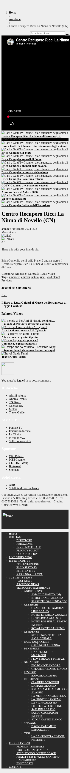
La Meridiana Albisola (48, 695)
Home (13, 533)
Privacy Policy (27, 550)
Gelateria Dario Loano (49, 668)
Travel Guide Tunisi (13, 356)
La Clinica (15, 434)
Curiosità (33, 273)
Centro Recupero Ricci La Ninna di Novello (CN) (31, 136)
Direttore (24, 540)
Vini (27, 733)
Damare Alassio (43, 685)
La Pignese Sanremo (46, 699)
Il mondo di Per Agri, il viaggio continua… (27, 323)
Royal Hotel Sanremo (48, 628)
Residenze (31, 631)
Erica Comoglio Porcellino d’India (22, 178)
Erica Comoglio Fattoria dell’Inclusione (25, 205)
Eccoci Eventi (19, 743)
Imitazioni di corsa (20, 431)
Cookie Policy (27, 553)
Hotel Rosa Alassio (46, 618)
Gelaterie (31, 662)
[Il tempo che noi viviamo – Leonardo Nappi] (28, 346)
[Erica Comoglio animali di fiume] (34, 156)
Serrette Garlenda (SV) (49, 601)
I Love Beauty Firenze (48, 658)
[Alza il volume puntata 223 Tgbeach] (24, 327)
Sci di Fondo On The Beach (36, 753)
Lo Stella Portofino (46, 705)
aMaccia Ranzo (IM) (46, 594)
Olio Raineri (16, 456)
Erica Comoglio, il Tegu (16, 152)
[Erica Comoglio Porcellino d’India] (34, 175)
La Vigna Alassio (44, 702)
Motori (13, 409)
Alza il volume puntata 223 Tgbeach (23, 330)
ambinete (14, 277)
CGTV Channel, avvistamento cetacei (24, 185)
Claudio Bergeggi (45, 682)
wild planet (53, 277)
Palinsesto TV (26, 567)
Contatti (15, 766)
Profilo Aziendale (30, 746)
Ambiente (21, 273)
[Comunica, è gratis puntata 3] (19, 340)
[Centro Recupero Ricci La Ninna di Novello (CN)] (34, 132)
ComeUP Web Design (14, 504)
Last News (24, 580)
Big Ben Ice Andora (45, 665)
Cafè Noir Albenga (45, 645)
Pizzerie (30, 672)
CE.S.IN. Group (18, 463)
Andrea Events (18, 398)
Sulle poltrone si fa (20, 441)
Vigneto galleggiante (13, 198)
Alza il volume (17, 395)
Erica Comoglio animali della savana (24, 165)
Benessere (31, 648)
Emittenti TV (26, 570)
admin (5, 228)
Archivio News (27, 584)
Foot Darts (24, 763)
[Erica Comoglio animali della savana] (34, 162)
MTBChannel (17, 459)
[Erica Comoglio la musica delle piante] (34, 169)
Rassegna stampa (29, 574)
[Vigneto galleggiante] (34, 195)
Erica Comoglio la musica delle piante (24, 172)
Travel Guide (16, 412)
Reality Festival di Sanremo (38, 756)
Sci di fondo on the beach (24, 488)
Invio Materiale (28, 547)
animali (25, 277)
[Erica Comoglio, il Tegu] (34, 149)
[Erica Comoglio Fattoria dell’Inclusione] (34, 202)
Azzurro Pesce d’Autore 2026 (19, 192)
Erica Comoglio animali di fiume (21, 159)
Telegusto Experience (33, 587)
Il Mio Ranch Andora (47, 597)
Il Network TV (20, 560)
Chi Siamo (16, 536)
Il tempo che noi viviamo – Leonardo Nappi (28, 350)
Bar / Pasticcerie (36, 641)
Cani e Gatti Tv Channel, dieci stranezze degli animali (34, 146)
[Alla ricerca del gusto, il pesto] (20, 333)
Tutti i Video (47, 273)
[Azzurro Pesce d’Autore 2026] (34, 188)
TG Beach (15, 402)
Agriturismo (33, 591)
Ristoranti (32, 678)
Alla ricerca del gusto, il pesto (19, 337)
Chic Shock (16, 405)
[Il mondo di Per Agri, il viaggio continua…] (28, 320)
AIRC (12, 484)
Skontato (14, 469)
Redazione (24, 543)
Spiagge (30, 722)
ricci (42, 277)
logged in (22, 380)
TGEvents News (20, 577)
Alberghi (31, 604)
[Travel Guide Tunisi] (14, 353)
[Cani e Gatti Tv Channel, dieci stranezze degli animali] (34, 142)
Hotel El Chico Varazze (49, 614)
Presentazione (27, 564)
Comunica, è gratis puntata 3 (19, 343)
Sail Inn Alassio (43, 709)
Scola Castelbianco (46, 719)
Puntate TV (16, 427)
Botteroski (15, 466)
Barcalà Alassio (44, 675)
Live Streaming (20, 557)
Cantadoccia (26, 760)
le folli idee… (17, 437)
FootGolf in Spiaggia (32, 749)
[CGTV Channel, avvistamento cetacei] (34, 182)
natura (35, 277)
